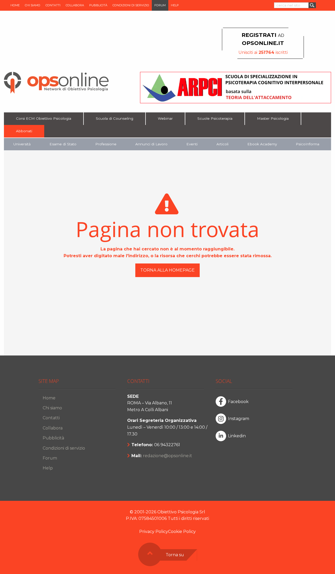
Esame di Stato (62, 144)
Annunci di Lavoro (151, 144)
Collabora (75, 5)
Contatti (53, 5)
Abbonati (24, 131)
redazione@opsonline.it (167, 455)
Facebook (238, 401)
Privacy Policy (153, 531)
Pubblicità (98, 5)
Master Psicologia (273, 118)
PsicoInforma (307, 144)
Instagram (238, 418)
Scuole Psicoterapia (214, 118)
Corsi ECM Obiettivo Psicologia (43, 118)
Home (15, 5)
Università (22, 144)
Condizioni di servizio (131, 5)
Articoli (222, 144)
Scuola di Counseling (114, 118)
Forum (160, 5)
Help (175, 5)
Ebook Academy (262, 144)
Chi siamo (32, 5)
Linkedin (237, 435)
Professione (105, 144)
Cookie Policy (182, 531)
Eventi (192, 144)
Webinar (165, 118)
